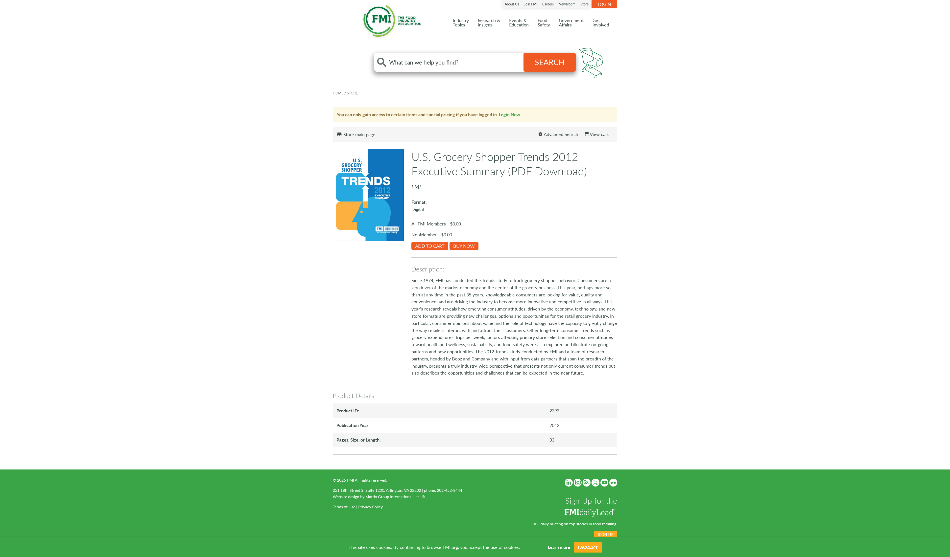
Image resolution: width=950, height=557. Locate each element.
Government (571, 22)
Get (601, 22)
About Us (512, 3)
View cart (599, 134)
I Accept (588, 547)
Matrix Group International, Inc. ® (395, 496)
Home (338, 92)
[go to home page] (392, 20)
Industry (461, 22)
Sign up (606, 534)
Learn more (559, 547)
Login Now (509, 114)
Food (544, 22)
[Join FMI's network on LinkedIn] (569, 483)
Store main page (358, 134)
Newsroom (567, 3)
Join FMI (530, 3)
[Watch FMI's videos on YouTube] (604, 483)
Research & (489, 22)
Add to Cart (430, 246)
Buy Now (464, 246)
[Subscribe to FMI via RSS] (587, 483)
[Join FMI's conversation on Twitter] (595, 483)
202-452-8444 (449, 490)
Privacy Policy (370, 507)
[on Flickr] (613, 483)
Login (604, 4)
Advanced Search (560, 134)
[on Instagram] (578, 483)
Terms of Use (344, 507)
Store (584, 3)
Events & (519, 22)
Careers (548, 3)
